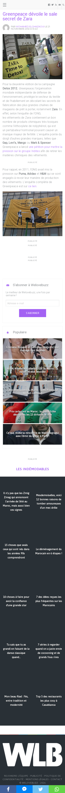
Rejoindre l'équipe (16, 776)
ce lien (32, 186)
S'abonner (32, 313)
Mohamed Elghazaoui (30, 26)
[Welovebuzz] (16, 4)
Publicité (36, 776)
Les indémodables (32, 469)
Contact (56, 779)
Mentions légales (37, 779)
